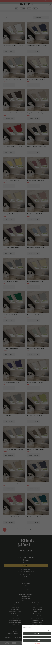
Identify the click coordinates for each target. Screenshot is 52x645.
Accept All (37, 633)
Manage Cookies (37, 636)
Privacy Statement (37, 643)
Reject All (37, 640)
